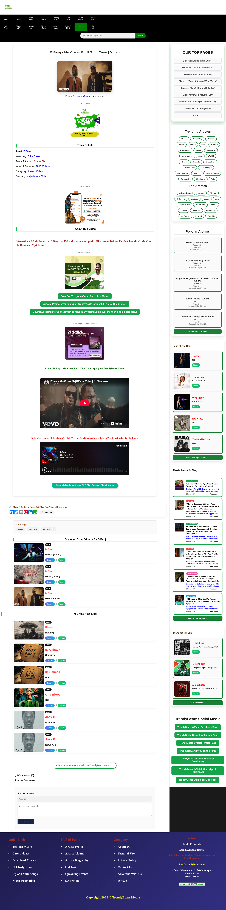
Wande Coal (189, 168)
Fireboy (214, 145)
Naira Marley (187, 156)
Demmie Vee (184, 205)
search (140, 36)
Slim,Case (34, 156)
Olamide (196, 162)
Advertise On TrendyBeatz (198, 108)
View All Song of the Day (198, 457)
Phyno (184, 162)
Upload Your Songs (25, 874)
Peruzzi (198, 216)
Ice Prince (185, 216)
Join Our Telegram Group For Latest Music (85, 296)
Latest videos (21, 853)
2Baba (184, 139)
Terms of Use (126, 853)
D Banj (27, 151)
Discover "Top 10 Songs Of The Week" (198, 81)
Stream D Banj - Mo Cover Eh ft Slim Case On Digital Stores (85, 485)
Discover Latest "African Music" (198, 74)
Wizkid (211, 156)
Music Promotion (24, 880)
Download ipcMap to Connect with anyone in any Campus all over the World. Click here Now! (85, 312)
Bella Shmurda (212, 173)
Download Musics (24, 860)
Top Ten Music (22, 846)
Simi (200, 156)
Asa (217, 199)
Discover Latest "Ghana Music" (197, 68)
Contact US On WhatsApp (192, 884)
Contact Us (125, 867)
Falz (203, 145)
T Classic (181, 199)
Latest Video (35, 171)
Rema (198, 150)
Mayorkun (211, 150)
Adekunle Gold (186, 193)
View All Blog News (197, 618)
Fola (213, 179)
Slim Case (33, 529)
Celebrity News (22, 867)
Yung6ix (211, 216)
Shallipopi (200, 179)
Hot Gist (70, 867)
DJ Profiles (72, 880)
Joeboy (211, 139)
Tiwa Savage (206, 168)
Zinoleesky (185, 179)
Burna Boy (197, 139)
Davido (181, 145)
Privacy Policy (127, 860)
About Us (197, 115)
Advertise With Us (130, 874)
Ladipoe (194, 199)
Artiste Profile (74, 846)
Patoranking (182, 173)
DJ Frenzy (210, 210)
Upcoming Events (76, 874)
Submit (25, 821)
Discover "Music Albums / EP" (198, 95)
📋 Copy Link (46, 512)
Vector (207, 199)
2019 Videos (43, 166)
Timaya (183, 210)
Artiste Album (74, 853)
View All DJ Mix (198, 703)
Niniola (213, 193)
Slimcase (196, 210)
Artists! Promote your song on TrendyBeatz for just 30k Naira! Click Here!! (84, 304)
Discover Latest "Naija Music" (198, 61)
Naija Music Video (37, 176)
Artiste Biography (77, 860)
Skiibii (214, 205)
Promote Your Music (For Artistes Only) (198, 102)
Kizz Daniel (185, 150)
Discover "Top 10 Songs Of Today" (197, 88)
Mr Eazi (197, 173)
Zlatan (193, 145)
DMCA (122, 880)
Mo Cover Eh (48, 529)
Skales (201, 193)
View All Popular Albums (198, 331)
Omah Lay (210, 162)
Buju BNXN (200, 205)
